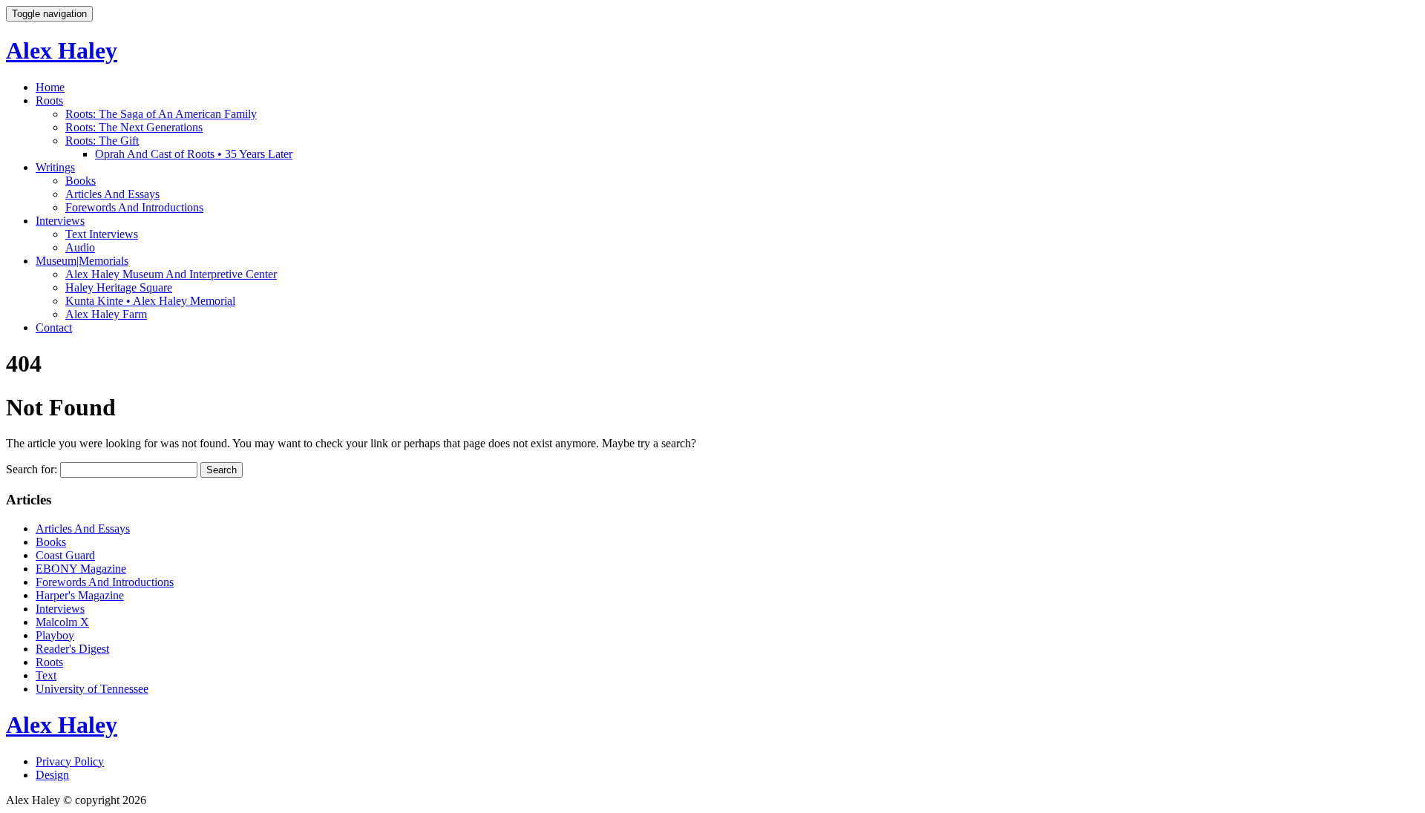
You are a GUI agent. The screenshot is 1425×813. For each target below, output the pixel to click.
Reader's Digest (72, 648)
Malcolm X (62, 622)
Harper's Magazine (80, 595)
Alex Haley (61, 50)
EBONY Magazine (81, 568)
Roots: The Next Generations (134, 127)
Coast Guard (65, 555)
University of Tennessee (92, 688)
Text (46, 675)
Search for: (31, 469)
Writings (55, 167)
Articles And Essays (112, 194)
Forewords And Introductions (134, 207)
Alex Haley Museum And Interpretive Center (171, 274)
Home (50, 87)
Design (52, 774)
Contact (54, 327)
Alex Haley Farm (106, 314)
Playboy (55, 635)
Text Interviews (101, 234)
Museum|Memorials (82, 260)
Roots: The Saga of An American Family (161, 114)
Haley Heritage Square (118, 287)
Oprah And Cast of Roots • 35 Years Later (193, 154)
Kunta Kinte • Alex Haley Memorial (150, 300)
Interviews (60, 220)
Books (80, 180)
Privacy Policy (70, 761)
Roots (49, 100)
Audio (80, 247)
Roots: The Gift (102, 140)
